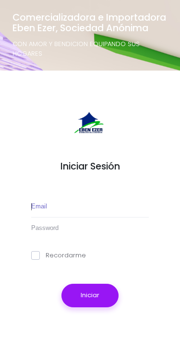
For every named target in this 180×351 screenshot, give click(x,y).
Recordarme (66, 255)
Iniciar (90, 295)
